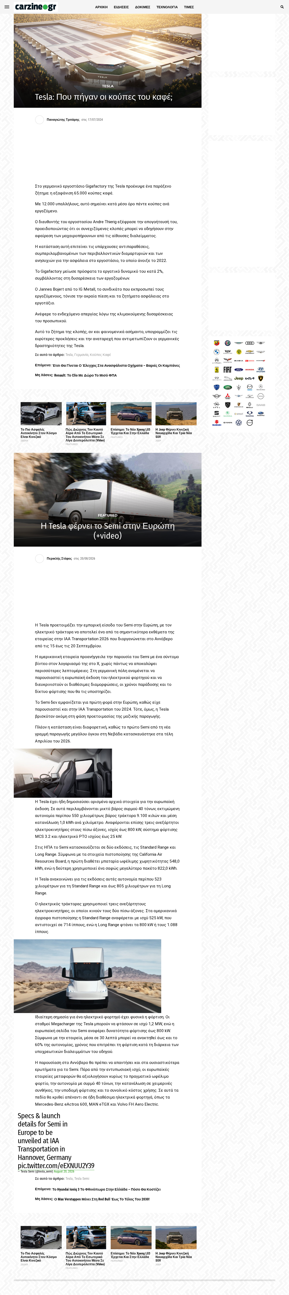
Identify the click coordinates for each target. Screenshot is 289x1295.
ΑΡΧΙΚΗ (101, 7)
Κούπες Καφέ (100, 355)
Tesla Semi (81, 1179)
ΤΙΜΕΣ (189, 7)
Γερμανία (81, 355)
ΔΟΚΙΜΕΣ (142, 7)
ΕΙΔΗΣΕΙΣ (121, 7)
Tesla (69, 355)
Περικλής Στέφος (59, 558)
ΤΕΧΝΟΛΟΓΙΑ (167, 7)
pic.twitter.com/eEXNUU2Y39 (56, 1165)
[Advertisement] (241, 204)
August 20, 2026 (64, 1171)
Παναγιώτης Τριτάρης (63, 120)
